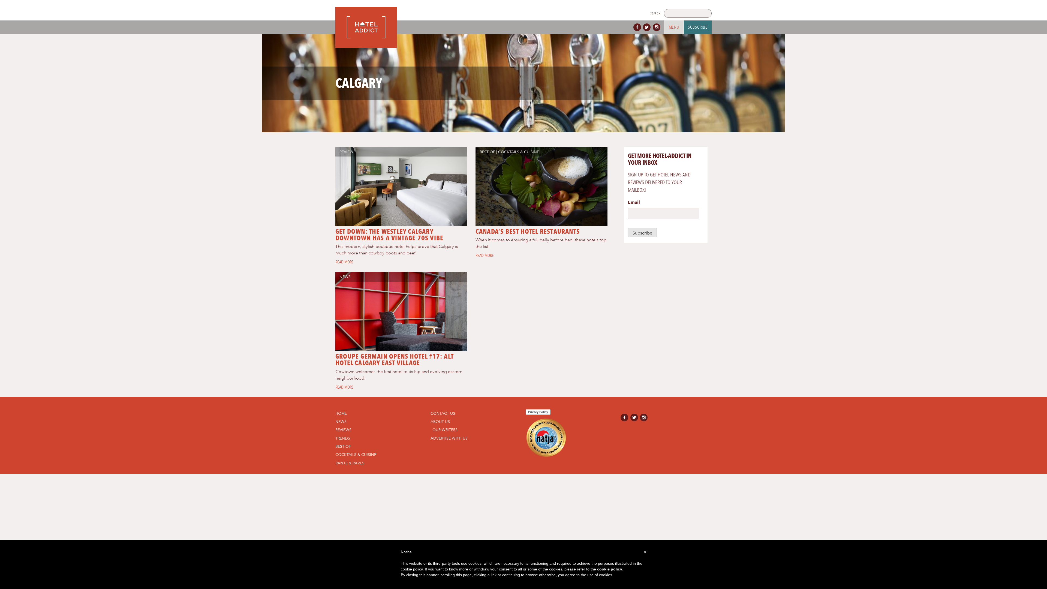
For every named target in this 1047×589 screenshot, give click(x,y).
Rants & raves (349, 463)
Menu (674, 27)
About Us (440, 421)
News (345, 277)
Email (634, 202)
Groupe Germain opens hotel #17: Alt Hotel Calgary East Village (394, 359)
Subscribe (698, 27)
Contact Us (443, 413)
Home (341, 413)
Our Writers (445, 430)
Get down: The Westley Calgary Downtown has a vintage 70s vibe (389, 234)
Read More (344, 262)
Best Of (487, 152)
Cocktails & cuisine (518, 152)
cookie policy (609, 569)
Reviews (347, 152)
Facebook (638, 27)
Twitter (648, 27)
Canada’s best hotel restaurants (528, 231)
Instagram (658, 27)
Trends (342, 438)
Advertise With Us (449, 438)
